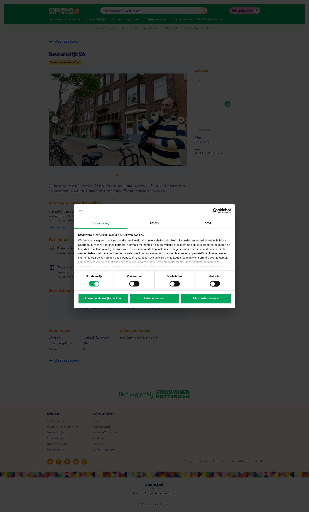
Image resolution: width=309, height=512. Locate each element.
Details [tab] (154, 222)
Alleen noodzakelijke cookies (103, 298)
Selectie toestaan (154, 298)
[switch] (134, 283)
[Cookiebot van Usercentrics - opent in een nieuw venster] (215, 211)
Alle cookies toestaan (205, 298)
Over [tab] (208, 222)
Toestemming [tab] (100, 223)
